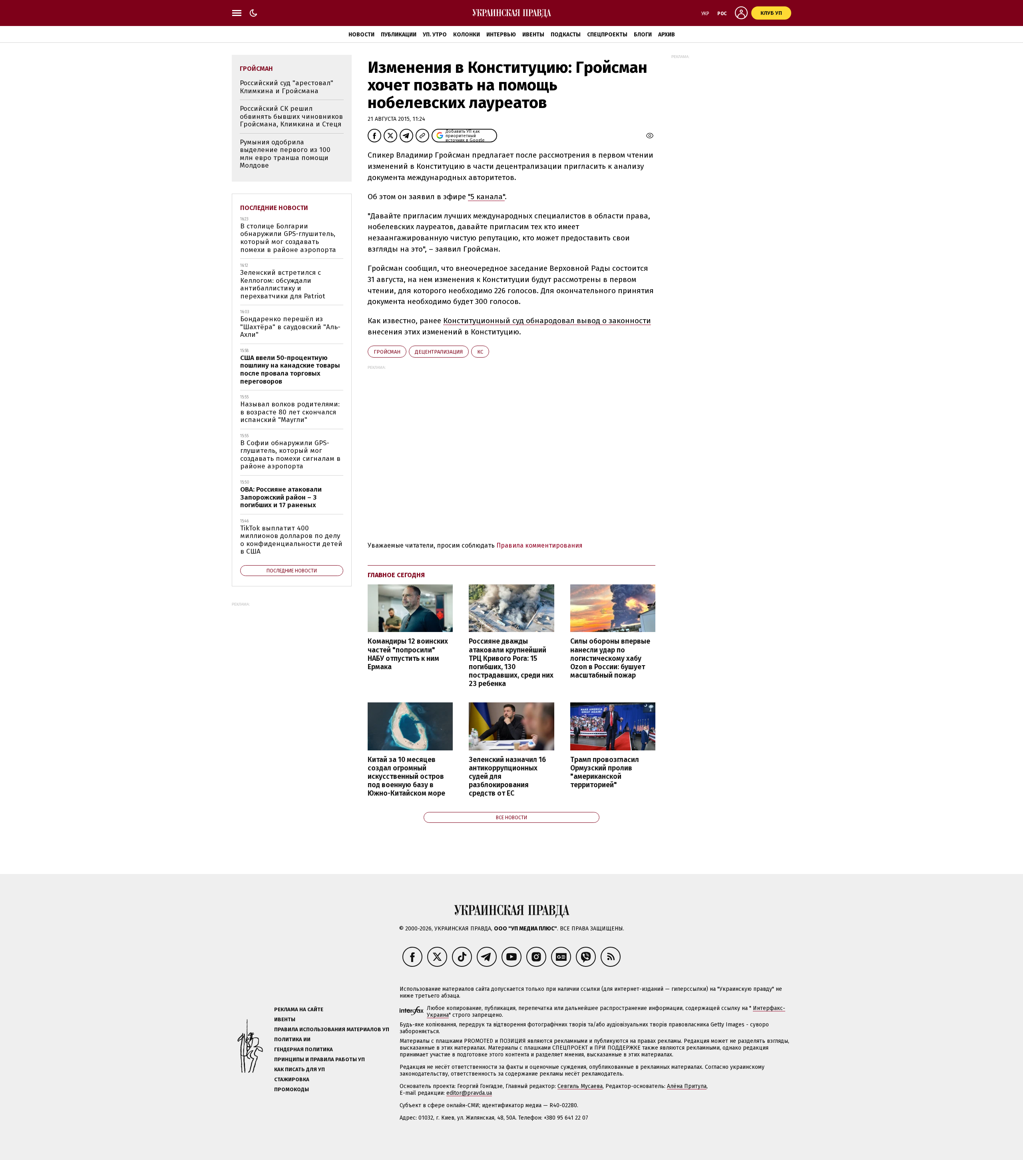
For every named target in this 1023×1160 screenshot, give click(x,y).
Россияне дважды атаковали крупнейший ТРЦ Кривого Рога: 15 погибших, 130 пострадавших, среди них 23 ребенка (511, 662)
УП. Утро (435, 34)
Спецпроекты (607, 34)
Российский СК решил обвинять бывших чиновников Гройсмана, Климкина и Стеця (291, 116)
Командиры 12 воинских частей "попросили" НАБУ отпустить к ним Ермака (408, 654)
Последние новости (274, 208)
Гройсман (387, 352)
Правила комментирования (539, 545)
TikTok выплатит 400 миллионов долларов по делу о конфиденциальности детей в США (291, 540)
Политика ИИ (292, 1039)
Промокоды (291, 1089)
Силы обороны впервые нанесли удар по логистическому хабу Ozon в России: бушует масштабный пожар (610, 658)
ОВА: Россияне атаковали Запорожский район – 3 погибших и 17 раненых (281, 497)
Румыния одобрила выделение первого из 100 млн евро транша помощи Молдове (285, 154)
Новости (361, 34)
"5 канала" (486, 196)
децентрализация (439, 352)
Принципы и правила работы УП (319, 1059)
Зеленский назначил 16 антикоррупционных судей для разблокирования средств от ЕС (507, 777)
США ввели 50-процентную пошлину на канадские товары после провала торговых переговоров (290, 370)
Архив (666, 34)
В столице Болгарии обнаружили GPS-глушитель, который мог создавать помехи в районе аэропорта (288, 238)
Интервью (501, 34)
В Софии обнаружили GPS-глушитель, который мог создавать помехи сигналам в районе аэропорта (290, 455)
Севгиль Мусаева (580, 1086)
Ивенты (533, 34)
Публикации (398, 34)
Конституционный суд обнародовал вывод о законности (547, 320)
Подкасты (566, 34)
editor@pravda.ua (469, 1093)
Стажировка (291, 1079)
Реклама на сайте (298, 1009)
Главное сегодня (396, 575)
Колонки (466, 34)
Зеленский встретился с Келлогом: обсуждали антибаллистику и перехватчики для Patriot (282, 284)
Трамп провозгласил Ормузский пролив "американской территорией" (604, 772)
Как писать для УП (299, 1069)
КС (480, 352)
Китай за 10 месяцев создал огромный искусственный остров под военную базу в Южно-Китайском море (406, 777)
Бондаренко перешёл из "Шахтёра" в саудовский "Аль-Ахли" (290, 327)
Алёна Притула (687, 1086)
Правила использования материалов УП (331, 1029)
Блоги (643, 34)
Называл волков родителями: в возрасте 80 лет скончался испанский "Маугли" (290, 412)
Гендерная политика (303, 1049)
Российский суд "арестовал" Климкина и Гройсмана (286, 87)
